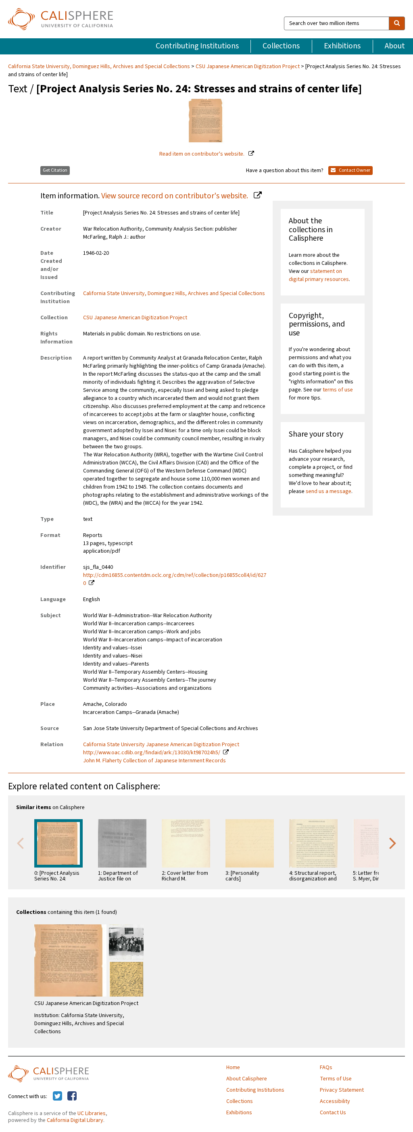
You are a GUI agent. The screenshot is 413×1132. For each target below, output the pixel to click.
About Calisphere (246, 1079)
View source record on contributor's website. (175, 196)
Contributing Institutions (197, 46)
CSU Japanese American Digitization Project (248, 66)
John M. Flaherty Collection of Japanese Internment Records (154, 761)
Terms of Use (336, 1079)
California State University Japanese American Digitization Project (161, 745)
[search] (397, 23)
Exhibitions (342, 46)
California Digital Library (75, 1120)
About (395, 46)
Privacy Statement (342, 1090)
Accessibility (335, 1101)
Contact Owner (354, 170)
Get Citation (55, 170)
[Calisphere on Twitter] (57, 1096)
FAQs (326, 1067)
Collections (281, 46)
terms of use (338, 390)
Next (393, 842)
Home (233, 1067)
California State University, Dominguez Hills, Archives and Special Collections (99, 66)
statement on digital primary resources (319, 275)
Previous (20, 842)
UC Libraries (91, 1113)
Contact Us (333, 1112)
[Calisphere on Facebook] (72, 1096)
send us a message (328, 491)
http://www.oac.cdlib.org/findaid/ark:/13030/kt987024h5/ (151, 753)
